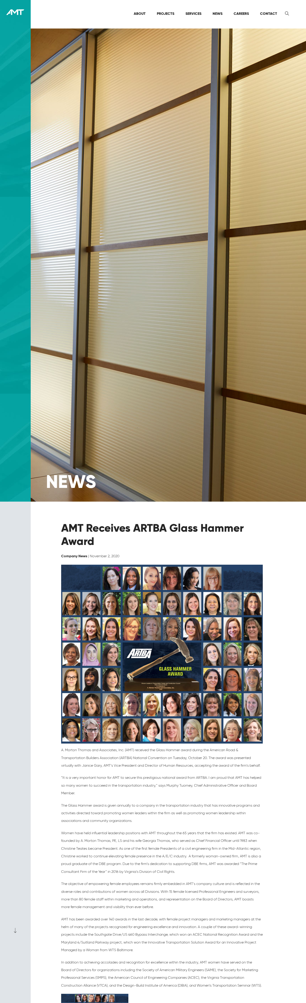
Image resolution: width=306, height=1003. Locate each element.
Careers (241, 13)
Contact (268, 13)
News (217, 13)
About (140, 13)
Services (193, 13)
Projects (165, 13)
